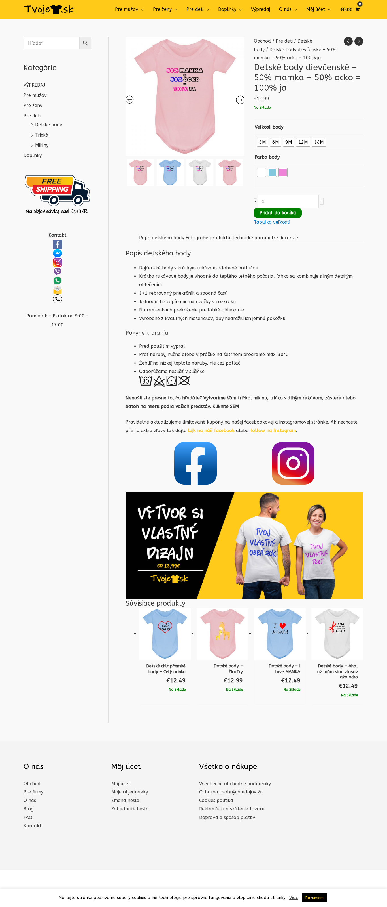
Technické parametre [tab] (255, 237)
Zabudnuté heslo (130, 809)
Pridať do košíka (278, 212)
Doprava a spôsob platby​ (227, 817)
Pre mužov (126, 9)
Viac (293, 897)
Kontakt (32, 825)
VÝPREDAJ (34, 85)
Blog (28, 809)
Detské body (48, 124)
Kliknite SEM (225, 406)
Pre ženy (162, 9)
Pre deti (194, 9)
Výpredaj (260, 9)
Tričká (41, 135)
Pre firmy (33, 792)
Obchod (262, 41)
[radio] (262, 142)
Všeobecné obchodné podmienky (235, 783)
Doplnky (227, 9)
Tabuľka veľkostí (272, 222)
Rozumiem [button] (314, 898)
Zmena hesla (125, 800)
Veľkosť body (269, 127)
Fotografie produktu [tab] (208, 237)
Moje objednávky (129, 792)
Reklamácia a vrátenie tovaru (232, 809)
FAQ (28, 817)
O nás (285, 9)
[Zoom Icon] (185, 96)
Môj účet (315, 9)
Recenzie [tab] (288, 237)
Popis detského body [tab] (161, 237)
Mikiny (41, 145)
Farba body (267, 157)
